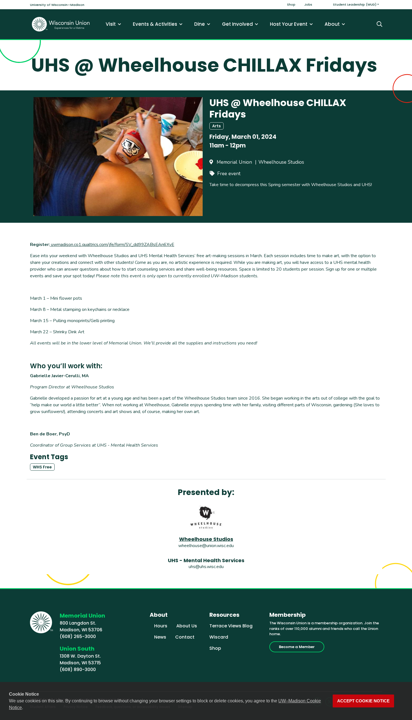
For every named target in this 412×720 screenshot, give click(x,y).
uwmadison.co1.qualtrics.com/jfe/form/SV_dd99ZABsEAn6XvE (112, 244)
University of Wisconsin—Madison (57, 5)
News (160, 637)
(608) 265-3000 (78, 636)
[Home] (61, 24)
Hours (160, 626)
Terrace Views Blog (231, 626)
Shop (291, 4)
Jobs (308, 4)
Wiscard (218, 637)
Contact (185, 637)
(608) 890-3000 (78, 669)
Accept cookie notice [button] (363, 701)
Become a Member (297, 646)
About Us (186, 626)
